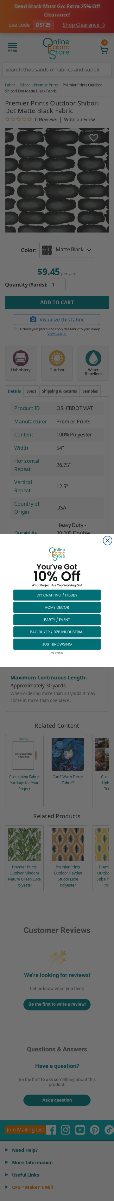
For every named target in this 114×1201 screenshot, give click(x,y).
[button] (57, 594)
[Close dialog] (107, 540)
